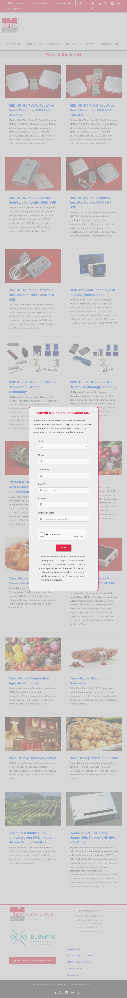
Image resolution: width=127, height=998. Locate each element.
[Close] (93, 411)
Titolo (40, 441)
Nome (41, 455)
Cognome (43, 469)
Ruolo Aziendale (46, 512)
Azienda (42, 498)
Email (41, 484)
